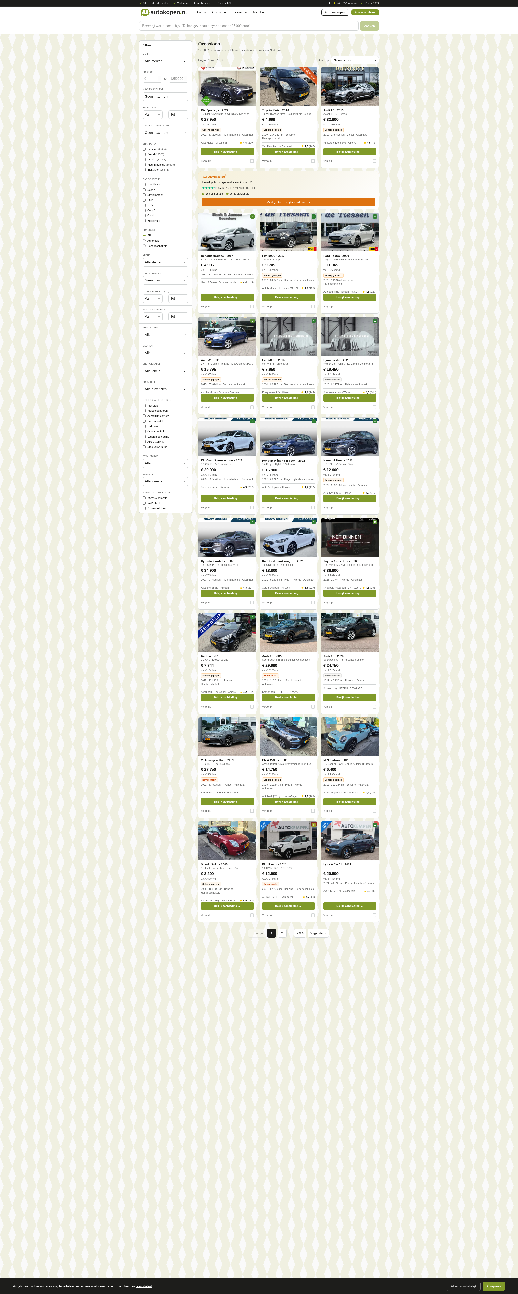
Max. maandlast (153, 89)
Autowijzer (219, 12)
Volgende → (318, 933)
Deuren (148, 346)
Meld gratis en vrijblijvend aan (286, 202)
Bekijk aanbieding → (227, 151)
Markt (257, 12)
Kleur (147, 255)
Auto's (201, 12)
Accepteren (494, 1286)
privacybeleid (144, 1286)
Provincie (149, 382)
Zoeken (369, 26)
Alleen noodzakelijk (463, 1286)
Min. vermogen (152, 273)
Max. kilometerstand (157, 125)
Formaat (148, 474)
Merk (146, 54)
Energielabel (151, 364)
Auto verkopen (335, 12)
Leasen (238, 12)
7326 (300, 933)
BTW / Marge (151, 456)
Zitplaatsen (150, 327)
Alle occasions (365, 12)
